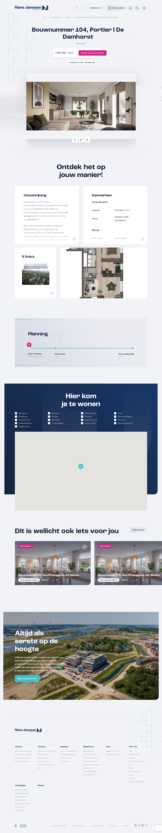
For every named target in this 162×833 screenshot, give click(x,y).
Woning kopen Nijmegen (23, 751)
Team (130, 751)
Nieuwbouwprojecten (90, 758)
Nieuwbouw (55, 17)
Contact (131, 778)
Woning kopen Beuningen (23, 754)
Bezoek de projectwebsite (92, 53)
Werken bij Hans (134, 754)
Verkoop (42, 747)
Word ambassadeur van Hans (137, 763)
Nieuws (131, 768)
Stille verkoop (42, 761)
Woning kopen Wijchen (22, 758)
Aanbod (18, 747)
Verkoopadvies (43, 754)
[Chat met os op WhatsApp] (144, 8)
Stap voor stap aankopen (69, 751)
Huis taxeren (64, 761)
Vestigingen (20, 785)
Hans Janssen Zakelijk (22, 803)
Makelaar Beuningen (22, 793)
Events (131, 775)
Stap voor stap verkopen (46, 751)
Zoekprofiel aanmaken (68, 754)
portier (68, 17)
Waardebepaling (43, 758)
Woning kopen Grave (22, 761)
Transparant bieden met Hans (46, 766)
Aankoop (64, 747)
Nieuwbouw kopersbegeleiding (89, 770)
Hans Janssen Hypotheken (19, 808)
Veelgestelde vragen (136, 781)
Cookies (125, 826)
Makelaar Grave (20, 800)
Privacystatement (97, 826)
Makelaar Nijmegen (21, 790)
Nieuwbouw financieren (91, 764)
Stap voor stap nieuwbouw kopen (89, 753)
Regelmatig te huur (112, 751)
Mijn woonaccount (27, 679)
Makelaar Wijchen (21, 797)
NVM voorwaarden (78, 826)
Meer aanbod (138, 530)
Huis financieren (66, 758)
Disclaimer (113, 826)
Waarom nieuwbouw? (90, 761)
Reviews (131, 758)
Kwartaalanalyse (134, 771)
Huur (108, 747)
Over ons (133, 747)
